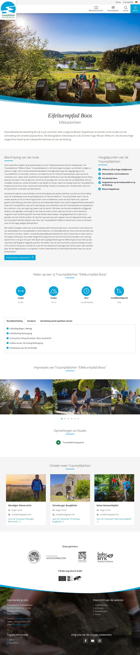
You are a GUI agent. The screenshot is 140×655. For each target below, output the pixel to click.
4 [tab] (72, 419)
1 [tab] (62, 419)
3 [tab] (68, 419)
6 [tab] (78, 419)
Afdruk (11, 640)
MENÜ (135, 10)
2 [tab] (65, 419)
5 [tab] (75, 419)
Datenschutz (13, 643)
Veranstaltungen (101, 611)
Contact (98, 614)
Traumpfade (128, 2)
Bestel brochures (96, 10)
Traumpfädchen (101, 605)
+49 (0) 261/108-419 (22, 618)
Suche (125, 10)
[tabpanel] (26, 396)
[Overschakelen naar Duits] (136, 2)
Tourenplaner (113, 10)
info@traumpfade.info (21, 624)
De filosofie (99, 608)
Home (118, 2)
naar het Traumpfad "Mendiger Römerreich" (21, 520)
